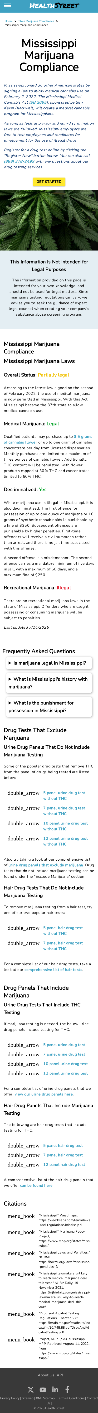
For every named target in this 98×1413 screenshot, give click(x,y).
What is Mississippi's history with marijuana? (48, 683)
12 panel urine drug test (65, 1073)
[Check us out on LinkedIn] (55, 1390)
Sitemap (28, 1398)
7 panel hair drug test (63, 1155)
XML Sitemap (45, 1398)
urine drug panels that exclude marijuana (46, 865)
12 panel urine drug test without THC (65, 841)
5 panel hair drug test (63, 1145)
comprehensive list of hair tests (53, 969)
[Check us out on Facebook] (67, 1391)
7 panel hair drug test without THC (63, 945)
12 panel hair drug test (64, 1164)
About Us (46, 1375)
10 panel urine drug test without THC (65, 826)
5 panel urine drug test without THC (64, 795)
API (60, 1375)
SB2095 (38, 102)
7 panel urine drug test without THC (64, 810)
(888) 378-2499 (19, 161)
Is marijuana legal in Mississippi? (50, 663)
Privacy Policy (10, 1398)
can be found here (36, 1185)
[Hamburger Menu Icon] (7, 5)
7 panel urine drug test (64, 1054)
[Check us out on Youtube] (42, 1390)
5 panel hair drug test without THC (63, 930)
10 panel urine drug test (65, 1063)
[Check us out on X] (30, 1390)
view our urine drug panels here (44, 1094)
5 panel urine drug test (64, 1044)
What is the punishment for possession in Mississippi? (41, 707)
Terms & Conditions (70, 1398)
